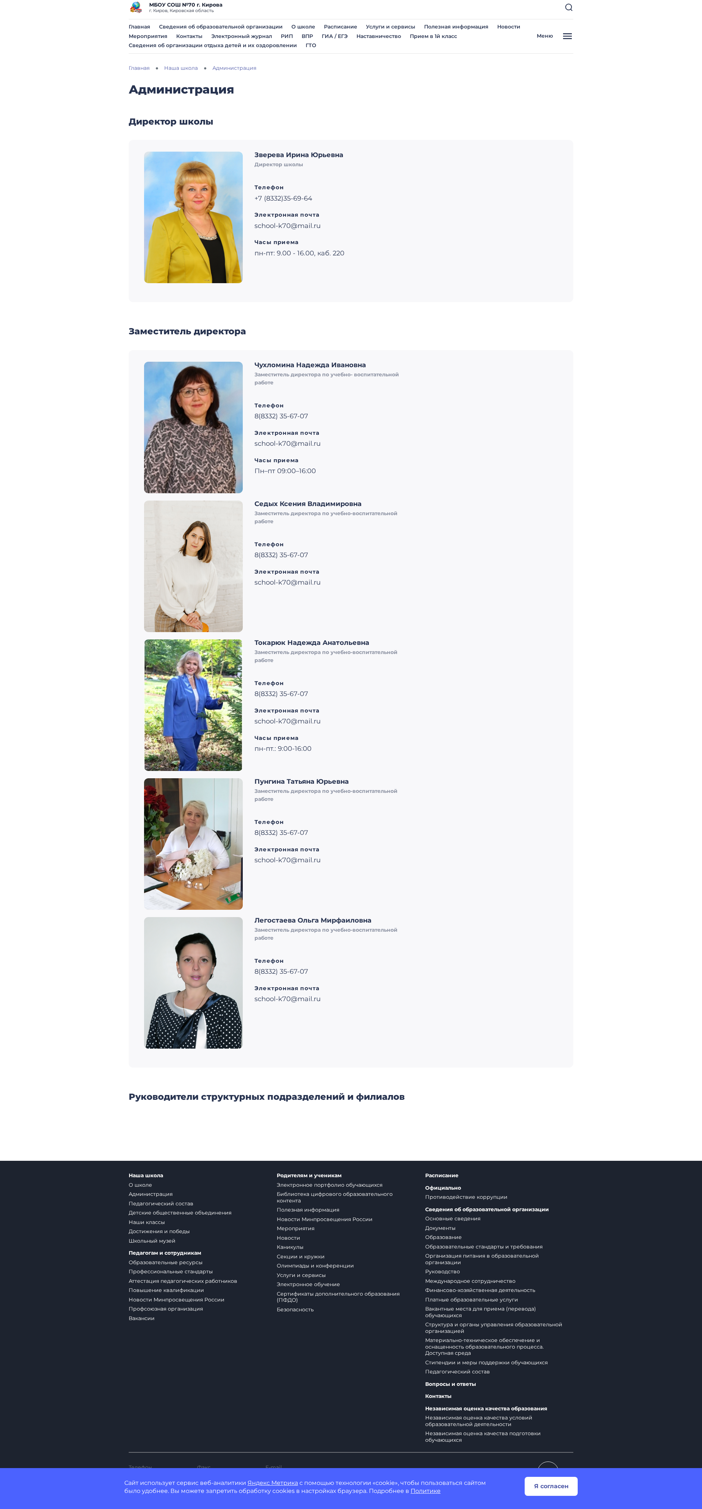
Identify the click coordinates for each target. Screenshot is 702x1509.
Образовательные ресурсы (166, 1262)
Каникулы (290, 1247)
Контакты (189, 36)
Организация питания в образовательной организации (482, 1259)
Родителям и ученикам (309, 1175)
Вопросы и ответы (450, 1384)
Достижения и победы (159, 1231)
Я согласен (551, 1486)
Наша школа (146, 1175)
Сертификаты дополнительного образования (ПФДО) (338, 1297)
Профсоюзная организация (166, 1308)
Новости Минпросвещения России (176, 1299)
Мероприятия (148, 36)
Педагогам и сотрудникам (165, 1253)
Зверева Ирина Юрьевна (298, 155)
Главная (139, 26)
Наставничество (378, 36)
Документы (440, 1228)
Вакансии (142, 1318)
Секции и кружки (301, 1256)
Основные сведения (452, 1218)
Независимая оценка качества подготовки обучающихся (483, 1436)
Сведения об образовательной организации (221, 26)
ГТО (311, 45)
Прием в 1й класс (433, 36)
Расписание (340, 26)
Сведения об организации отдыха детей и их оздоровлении (213, 45)
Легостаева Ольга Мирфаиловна (312, 920)
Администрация (151, 1194)
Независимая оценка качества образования (486, 1409)
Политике (426, 1490)
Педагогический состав (161, 1203)
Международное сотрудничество (470, 1281)
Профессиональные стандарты (171, 1271)
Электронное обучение (308, 1284)
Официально (443, 1188)
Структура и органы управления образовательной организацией (493, 1327)
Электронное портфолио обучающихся (329, 1185)
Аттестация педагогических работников (183, 1281)
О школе (303, 26)
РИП (287, 36)
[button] (569, 7)
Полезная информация (456, 26)
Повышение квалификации (166, 1290)
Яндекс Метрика (273, 1482)
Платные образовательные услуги (471, 1299)
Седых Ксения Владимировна (308, 504)
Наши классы (147, 1222)
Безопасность (295, 1309)
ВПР (307, 36)
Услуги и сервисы (390, 26)
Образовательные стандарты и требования (484, 1246)
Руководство (442, 1271)
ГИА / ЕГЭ (335, 36)
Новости (508, 26)
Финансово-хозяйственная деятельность (480, 1290)
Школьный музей (152, 1241)
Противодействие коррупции (466, 1197)
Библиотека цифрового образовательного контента (335, 1197)
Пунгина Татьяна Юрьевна (301, 782)
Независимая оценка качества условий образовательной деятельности (478, 1421)
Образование (443, 1237)
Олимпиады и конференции (315, 1265)
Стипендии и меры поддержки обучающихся (486, 1362)
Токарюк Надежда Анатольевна (311, 643)
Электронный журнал (241, 36)
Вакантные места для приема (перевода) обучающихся (480, 1312)
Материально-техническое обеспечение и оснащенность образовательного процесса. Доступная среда (484, 1346)
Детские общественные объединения (180, 1212)
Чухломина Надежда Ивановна (310, 365)
